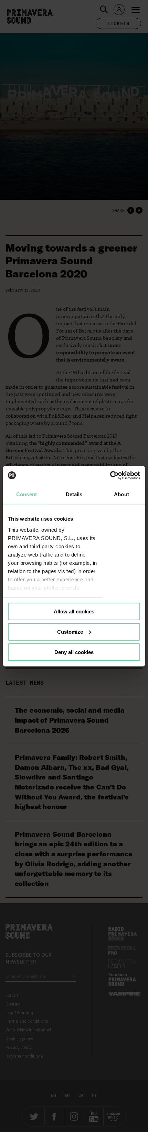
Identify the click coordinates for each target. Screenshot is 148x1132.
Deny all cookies (74, 652)
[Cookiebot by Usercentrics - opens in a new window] (110, 475)
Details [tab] (74, 494)
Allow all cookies (74, 611)
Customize (70, 632)
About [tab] (121, 494)
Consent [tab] (26, 494)
